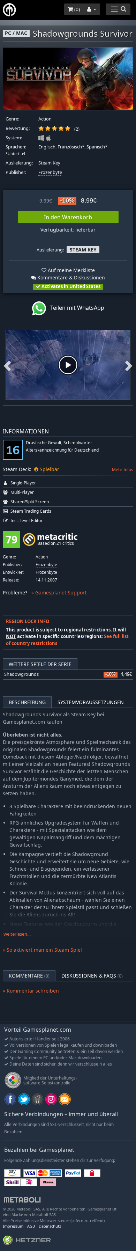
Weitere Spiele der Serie (40, 664)
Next (128, 364)
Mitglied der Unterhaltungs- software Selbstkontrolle (50, 1080)
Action (45, 119)
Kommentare (29, 975)
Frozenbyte (50, 172)
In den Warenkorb (68, 217)
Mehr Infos (122, 469)
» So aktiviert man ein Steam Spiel (42, 949)
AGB (31, 1226)
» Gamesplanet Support (58, 592)
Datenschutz (50, 1226)
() (76, 9)
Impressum (13, 1226)
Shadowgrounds (21, 674)
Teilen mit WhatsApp (75, 308)
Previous (7, 364)
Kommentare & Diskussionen (70, 277)
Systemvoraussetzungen (91, 702)
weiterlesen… (17, 934)
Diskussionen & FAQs (92, 975)
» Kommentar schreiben (31, 990)
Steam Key (49, 163)
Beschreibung (27, 702)
